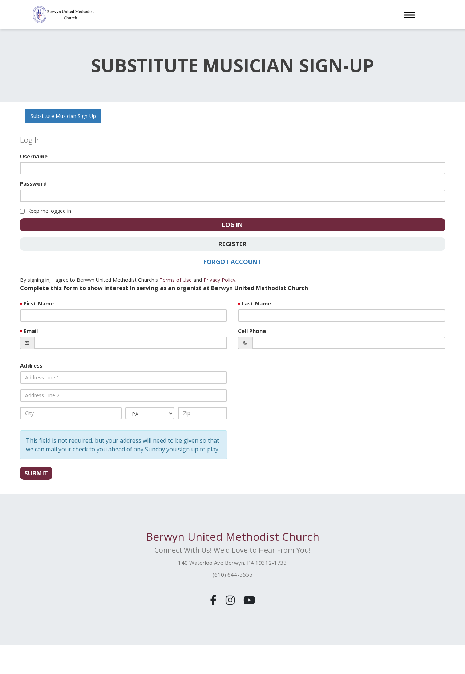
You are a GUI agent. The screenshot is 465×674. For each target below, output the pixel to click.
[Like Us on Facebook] (214, 600)
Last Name (256, 303)
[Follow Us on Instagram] (231, 600)
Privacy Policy (219, 279)
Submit (36, 473)
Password (33, 183)
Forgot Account (232, 261)
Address (31, 365)
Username (34, 156)
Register (232, 244)
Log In (232, 224)
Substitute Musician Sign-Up (63, 116)
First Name (39, 303)
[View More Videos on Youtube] (249, 600)
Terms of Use (175, 279)
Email (31, 330)
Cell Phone (252, 330)
